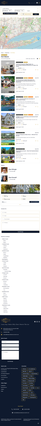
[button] (39, 3)
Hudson (4, 247)
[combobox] (20, 8)
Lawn (32, 392)
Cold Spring (5, 284)
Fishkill (4, 254)
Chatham (5, 245)
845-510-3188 (33, 2)
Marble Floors (25, 395)
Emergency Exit (31, 380)
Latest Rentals (4, 371)
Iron (38, 387)
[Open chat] (38, 423)
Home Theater (25, 387)
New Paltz (5, 300)
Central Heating (34, 373)
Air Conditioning (31, 368)
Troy (4, 289)
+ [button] (1, 46)
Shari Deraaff (13, 177)
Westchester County (6, 305)
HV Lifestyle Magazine (5, 373)
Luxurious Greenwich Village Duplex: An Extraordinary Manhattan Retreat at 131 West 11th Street (27, 65)
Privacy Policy (3, 375)
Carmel (4, 283)
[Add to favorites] (36, 70)
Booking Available (19, 62)
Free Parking (25, 385)
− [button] (1, 47)
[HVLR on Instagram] (37, 321)
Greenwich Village (8, 271)
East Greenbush (6, 288)
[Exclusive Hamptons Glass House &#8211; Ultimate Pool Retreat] (38, 38)
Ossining (4, 306)
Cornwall (5, 274)
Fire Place (31, 383)
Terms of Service (4, 377)
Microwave (32, 395)
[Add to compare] (38, 70)
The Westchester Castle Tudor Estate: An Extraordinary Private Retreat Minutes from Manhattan (25, 81)
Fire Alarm (25, 383)
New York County (5, 267)
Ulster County (5, 296)
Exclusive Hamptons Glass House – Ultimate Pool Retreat (27, 135)
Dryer (31, 376)
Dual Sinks (25, 378)
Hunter (4, 264)
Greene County (5, 261)
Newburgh (5, 276)
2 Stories (24, 368)
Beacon (4, 252)
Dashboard (3, 385)
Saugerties (5, 301)
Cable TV (30, 371)
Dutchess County (5, 250)
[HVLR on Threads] (39, 321)
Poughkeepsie (5, 255)
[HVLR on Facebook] (35, 321)
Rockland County (5, 291)
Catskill (4, 262)
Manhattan (5, 269)
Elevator (24, 380)
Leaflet (35, 48)
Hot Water (33, 387)
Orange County (5, 272)
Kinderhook (5, 249)
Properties (7, 52)
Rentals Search (4, 387)
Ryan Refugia (13, 169)
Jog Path (24, 390)
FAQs (2, 391)
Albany (4, 240)
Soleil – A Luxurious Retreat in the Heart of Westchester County (25, 99)
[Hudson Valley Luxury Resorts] (4, 2)
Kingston (5, 298)
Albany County (5, 238)
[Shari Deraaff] (4, 178)
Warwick (4, 278)
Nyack (4, 293)
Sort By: (27, 58)
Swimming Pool (33, 397)
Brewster (5, 281)
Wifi (23, 399)
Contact (2, 379)
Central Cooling (26, 373)
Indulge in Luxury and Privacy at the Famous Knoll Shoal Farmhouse (27, 117)
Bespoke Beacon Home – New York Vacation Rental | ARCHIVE (27, 151)
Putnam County (5, 279)
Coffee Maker (25, 376)
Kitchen (29, 390)
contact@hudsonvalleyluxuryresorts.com (11, 334)
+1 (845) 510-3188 (6, 332)
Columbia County (5, 244)
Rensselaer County (6, 286)
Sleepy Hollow (5, 308)
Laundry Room (25, 392)
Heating (31, 385)
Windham (5, 266)
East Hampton (5, 259)
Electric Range (32, 378)
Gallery (2, 389)
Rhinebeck (5, 257)
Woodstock (5, 303)
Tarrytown (5, 310)
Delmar (4, 242)
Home (2, 52)
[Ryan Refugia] (4, 170)
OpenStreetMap (39, 48)
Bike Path (24, 371)
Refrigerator (25, 397)
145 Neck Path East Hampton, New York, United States (26, 137)
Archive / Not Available (20, 132)
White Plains (5, 311)
